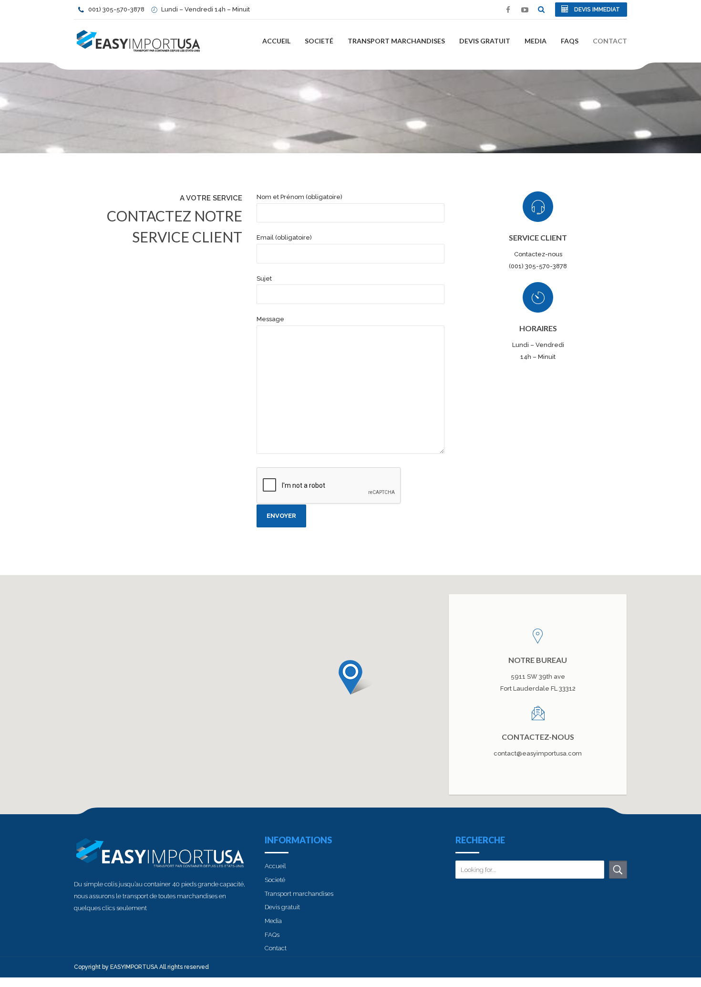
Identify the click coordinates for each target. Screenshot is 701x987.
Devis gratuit (484, 41)
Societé (319, 41)
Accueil (276, 41)
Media (535, 41)
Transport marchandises (396, 41)
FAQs (569, 41)
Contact (610, 41)
